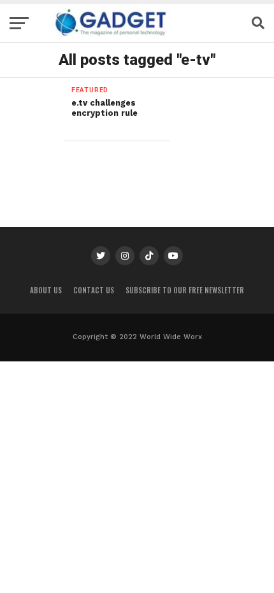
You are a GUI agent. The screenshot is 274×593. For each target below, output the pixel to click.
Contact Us (93, 290)
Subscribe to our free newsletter (185, 290)
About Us (46, 290)
